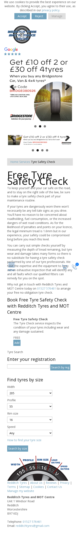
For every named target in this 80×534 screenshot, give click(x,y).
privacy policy (50, 10)
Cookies (38, 487)
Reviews (51, 483)
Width (11, 387)
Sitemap (24, 487)
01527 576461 (46, 288)
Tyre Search (15, 352)
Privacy (64, 483)
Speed (11, 427)
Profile (11, 400)
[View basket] (65, 267)
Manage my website (20, 491)
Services (24, 162)
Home (14, 162)
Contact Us (54, 487)
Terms (11, 487)
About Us (36, 483)
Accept (22, 16)
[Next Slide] (66, 89)
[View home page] (22, 35)
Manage (56, 16)
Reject (39, 16)
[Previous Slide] (14, 89)
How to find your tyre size (24, 440)
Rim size (12, 413)
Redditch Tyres (17, 483)
